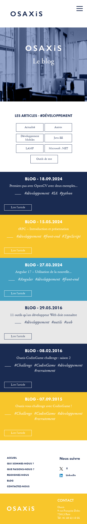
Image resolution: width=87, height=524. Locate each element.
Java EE (58, 138)
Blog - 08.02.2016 (43, 350)
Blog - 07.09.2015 (43, 399)
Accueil (12, 458)
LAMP (30, 148)
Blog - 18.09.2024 (43, 179)
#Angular (25, 279)
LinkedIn (71, 475)
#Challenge (23, 365)
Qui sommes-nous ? (20, 463)
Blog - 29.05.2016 (43, 308)
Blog (10, 480)
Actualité (30, 127)
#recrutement (44, 370)
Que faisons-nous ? (20, 469)
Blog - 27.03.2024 (43, 265)
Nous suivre (70, 458)
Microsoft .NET (58, 148)
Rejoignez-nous (18, 475)
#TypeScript (71, 236)
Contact (65, 500)
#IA (54, 193)
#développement (36, 193)
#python (66, 193)
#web (68, 322)
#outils (56, 322)
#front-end (51, 236)
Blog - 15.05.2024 (43, 221)
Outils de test (44, 159)
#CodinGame (44, 365)
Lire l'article (18, 207)
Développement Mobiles (30, 138)
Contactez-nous (18, 486)
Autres (58, 127)
